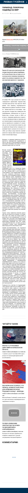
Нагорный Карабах (16, 13)
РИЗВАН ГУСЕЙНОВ (14, 2)
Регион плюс (10, 39)
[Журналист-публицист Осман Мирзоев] (19, 50)
